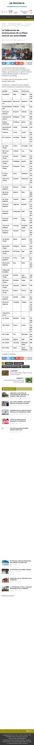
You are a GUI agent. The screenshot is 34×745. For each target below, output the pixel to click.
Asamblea (9, 363)
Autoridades (18, 363)
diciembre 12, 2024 (15, 405)
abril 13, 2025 (14, 564)
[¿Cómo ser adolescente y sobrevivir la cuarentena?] (5, 421)
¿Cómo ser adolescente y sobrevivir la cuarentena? (18, 420)
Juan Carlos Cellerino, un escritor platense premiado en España (20, 402)
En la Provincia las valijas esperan (20, 569)
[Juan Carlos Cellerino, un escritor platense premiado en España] (5, 403)
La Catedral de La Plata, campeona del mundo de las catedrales (21, 587)
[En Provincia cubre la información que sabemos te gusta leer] (5, 562)
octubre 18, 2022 (15, 398)
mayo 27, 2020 (14, 581)
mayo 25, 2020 (14, 423)
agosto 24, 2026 (14, 590)
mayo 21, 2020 (14, 431)
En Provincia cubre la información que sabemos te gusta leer (20, 561)
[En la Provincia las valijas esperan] (5, 571)
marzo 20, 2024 (14, 414)
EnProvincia (18, 40)
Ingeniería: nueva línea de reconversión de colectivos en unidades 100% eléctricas (19, 394)
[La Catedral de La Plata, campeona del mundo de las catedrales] (5, 588)
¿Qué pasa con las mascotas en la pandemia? (20, 579)
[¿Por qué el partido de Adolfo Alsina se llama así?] (5, 492)
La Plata (25, 366)
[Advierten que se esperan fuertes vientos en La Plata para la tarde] (5, 412)
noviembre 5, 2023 (8, 40)
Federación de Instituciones (11, 366)
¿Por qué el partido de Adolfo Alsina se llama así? (19, 429)
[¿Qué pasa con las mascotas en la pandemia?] (5, 580)
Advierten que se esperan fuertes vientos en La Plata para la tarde (20, 411)
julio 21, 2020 (14, 571)
